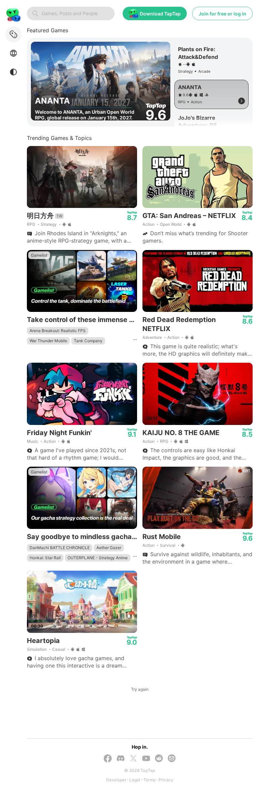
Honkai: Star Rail (45, 557)
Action (148, 224)
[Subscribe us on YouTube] (146, 758)
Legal (134, 779)
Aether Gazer (108, 547)
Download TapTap (160, 13)
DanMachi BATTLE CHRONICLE (60, 547)
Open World (170, 224)
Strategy (49, 224)
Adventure (152, 337)
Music (32, 441)
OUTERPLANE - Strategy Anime (98, 557)
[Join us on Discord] (121, 758)
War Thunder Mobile (48, 340)
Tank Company (88, 340)
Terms (149, 779)
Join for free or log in (222, 13)
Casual (58, 649)
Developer (116, 779)
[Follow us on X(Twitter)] (133, 759)
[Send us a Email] (172, 758)
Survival (167, 545)
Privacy (166, 779)
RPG (31, 224)
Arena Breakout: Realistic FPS (58, 330)
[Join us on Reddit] (159, 758)
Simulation (37, 649)
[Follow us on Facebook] (108, 759)
